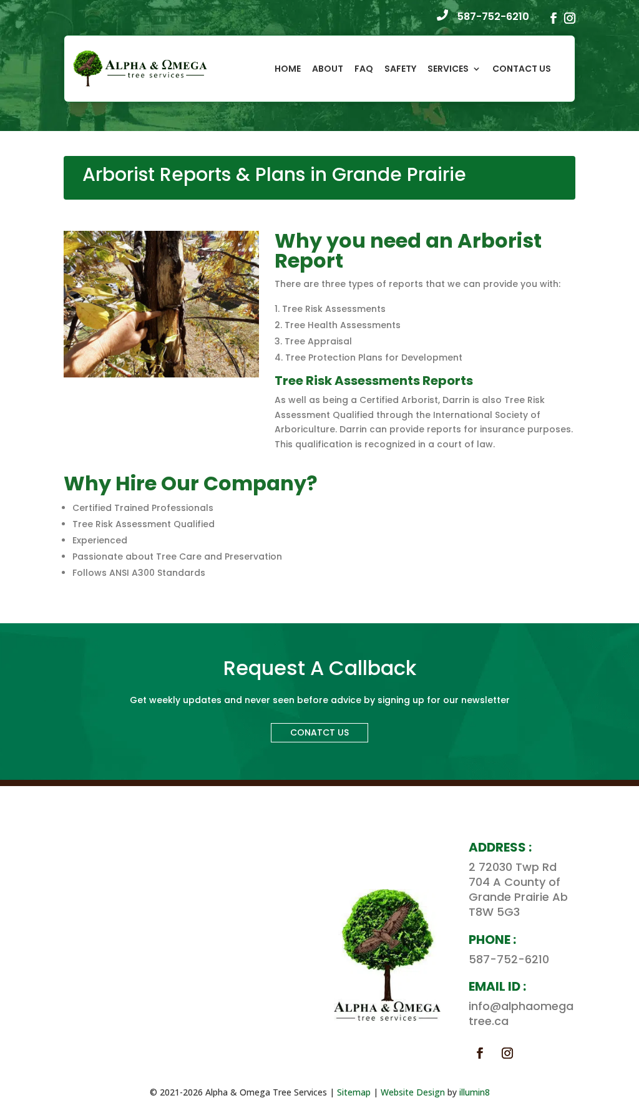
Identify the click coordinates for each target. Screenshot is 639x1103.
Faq (363, 68)
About (327, 68)
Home (288, 68)
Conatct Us (319, 732)
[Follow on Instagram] (507, 1053)
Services (448, 68)
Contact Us (521, 68)
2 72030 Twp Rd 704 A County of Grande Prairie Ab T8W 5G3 (518, 889)
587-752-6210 (493, 16)
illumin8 (474, 1092)
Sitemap (354, 1092)
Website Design (413, 1092)
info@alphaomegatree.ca (521, 1013)
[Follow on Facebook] (480, 1053)
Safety (400, 68)
